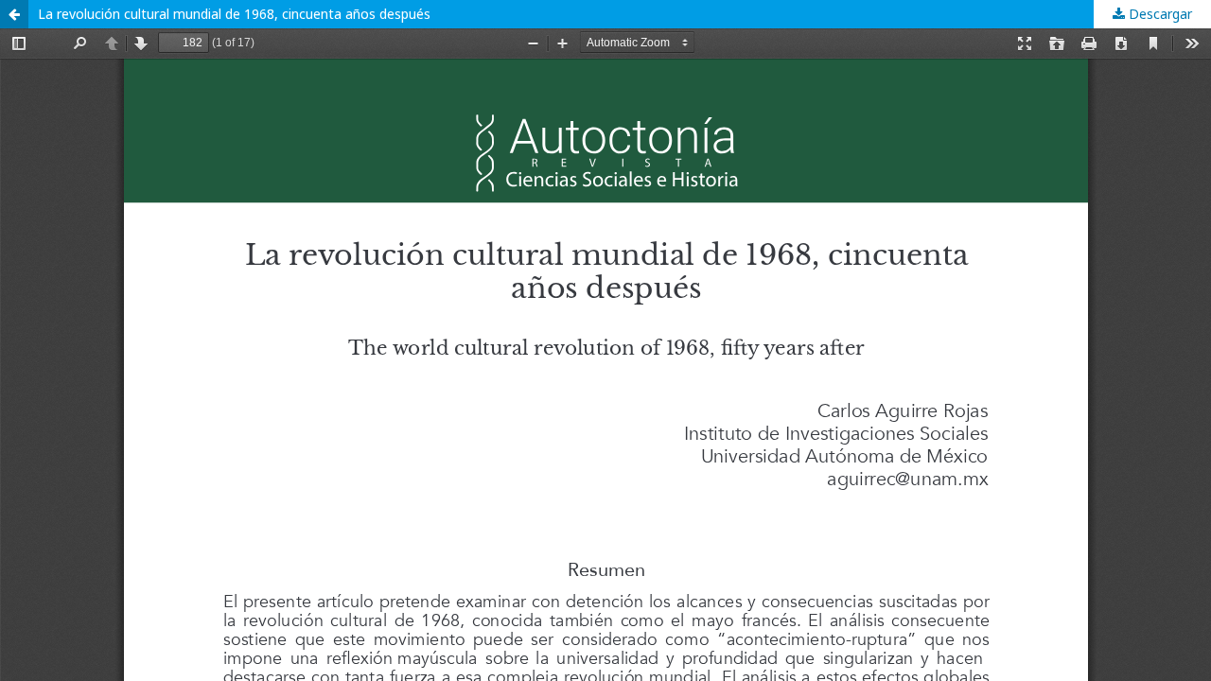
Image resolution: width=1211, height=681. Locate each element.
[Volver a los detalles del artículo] (14, 14)
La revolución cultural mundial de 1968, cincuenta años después (234, 14)
